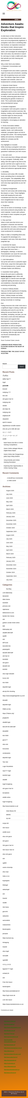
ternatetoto (6, 793)
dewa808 (5, 731)
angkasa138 (6, 415)
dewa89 (5, 700)
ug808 (4, 863)
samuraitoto (6, 920)
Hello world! (12, 480)
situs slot (5, 744)
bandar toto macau (8, 616)
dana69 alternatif (8, 652)
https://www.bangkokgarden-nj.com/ (14, 696)
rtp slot (8, 818)
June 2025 (9, 542)
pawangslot (6, 649)
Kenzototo (6, 749)
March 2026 (10, 509)
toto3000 (5, 659)
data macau (6, 599)
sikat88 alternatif (8, 632)
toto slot (5, 395)
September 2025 (11, 531)
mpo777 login (7, 771)
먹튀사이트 (6, 876)
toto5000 (5, 602)
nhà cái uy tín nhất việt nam (11, 429)
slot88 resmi (6, 832)
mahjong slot (6, 402)
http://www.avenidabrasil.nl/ (11, 991)
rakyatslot (6, 419)
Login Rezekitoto (8, 766)
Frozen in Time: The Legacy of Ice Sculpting (12, 352)
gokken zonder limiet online (11, 622)
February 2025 (10, 557)
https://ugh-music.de (9, 995)
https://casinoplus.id (9, 1063)
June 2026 (9, 498)
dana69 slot (6, 666)
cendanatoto (6, 753)
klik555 (8, 814)
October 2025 (10, 528)
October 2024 (10, 572)
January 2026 (10, 516)
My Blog (8, 589)
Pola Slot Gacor (7, 982)
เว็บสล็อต (5, 375)
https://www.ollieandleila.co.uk (12, 1027)
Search (5, 363)
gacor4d (5, 911)
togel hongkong (7, 784)
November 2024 (11, 568)
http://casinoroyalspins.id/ (11, 1036)
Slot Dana (6, 907)
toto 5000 (5, 682)
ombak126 (6, 973)
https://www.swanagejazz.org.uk (13, 1048)
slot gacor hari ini (8, 399)
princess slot (6, 606)
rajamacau (6, 609)
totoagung (6, 942)
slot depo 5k (6, 409)
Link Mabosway (7, 592)
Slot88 (5, 902)
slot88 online (6, 797)
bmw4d (5, 389)
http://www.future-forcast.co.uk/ (12, 1054)
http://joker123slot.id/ (9, 1021)
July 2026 (9, 494)
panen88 (5, 385)
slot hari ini (6, 656)
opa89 (4, 636)
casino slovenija (7, 867)
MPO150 (5, 642)
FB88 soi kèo (7, 709)
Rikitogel (5, 885)
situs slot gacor (7, 836)
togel (4, 382)
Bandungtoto (6, 929)
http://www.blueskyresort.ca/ (11, 1069)
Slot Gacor (6, 827)
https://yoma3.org (8, 938)
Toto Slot (5, 762)
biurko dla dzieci (6, 276)
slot (4, 619)
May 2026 (9, 501)
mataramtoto (6, 925)
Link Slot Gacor (7, 1000)
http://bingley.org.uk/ (9, 1030)
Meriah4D (6, 596)
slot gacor (6, 662)
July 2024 (9, 580)
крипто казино (7, 422)
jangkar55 (6, 718)
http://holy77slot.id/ (9, 1033)
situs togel (6, 951)
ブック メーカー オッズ (10, 435)
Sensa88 (5, 955)
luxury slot (6, 678)
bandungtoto (6, 986)
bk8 (4, 626)
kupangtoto (6, 880)
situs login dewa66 (8, 673)
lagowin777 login (8, 969)
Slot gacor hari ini (8, 845)
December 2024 (11, 565)
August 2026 (10, 490)
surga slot (6, 823)
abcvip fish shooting (9, 691)
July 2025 (9, 539)
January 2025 (10, 561)
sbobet (5, 405)
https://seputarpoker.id (10, 1060)
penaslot (5, 933)
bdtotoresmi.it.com (8, 612)
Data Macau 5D (11, 811)
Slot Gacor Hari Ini (8, 850)
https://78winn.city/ (8, 713)
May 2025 (9, 546)
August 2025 (10, 535)
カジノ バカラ (7, 432)
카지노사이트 (7, 964)
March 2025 (10, 554)
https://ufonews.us (9, 1051)
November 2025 (11, 524)
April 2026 (9, 505)
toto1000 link (6, 646)
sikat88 (5, 779)
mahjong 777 (7, 392)
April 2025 (9, 550)
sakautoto (6, 916)
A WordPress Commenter (15, 478)
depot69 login (7, 687)
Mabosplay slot (7, 629)
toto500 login (7, 775)
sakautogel (6, 889)
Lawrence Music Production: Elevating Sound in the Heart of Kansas (12, 346)
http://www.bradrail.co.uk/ (10, 806)
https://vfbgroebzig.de (10, 1066)
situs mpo (6, 872)
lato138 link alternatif (9, 726)
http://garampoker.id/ (9, 1044)
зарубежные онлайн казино (11, 425)
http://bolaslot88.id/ (9, 1024)
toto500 (5, 669)
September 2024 (11, 576)
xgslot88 (5, 960)
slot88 (4, 439)
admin (16, 19)
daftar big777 (7, 379)
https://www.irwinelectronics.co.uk (13, 1004)
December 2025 (11, 520)
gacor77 (5, 740)
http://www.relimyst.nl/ (10, 1072)
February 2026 (10, 513)
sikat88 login (6, 722)
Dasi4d (5, 898)
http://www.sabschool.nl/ (10, 1057)
